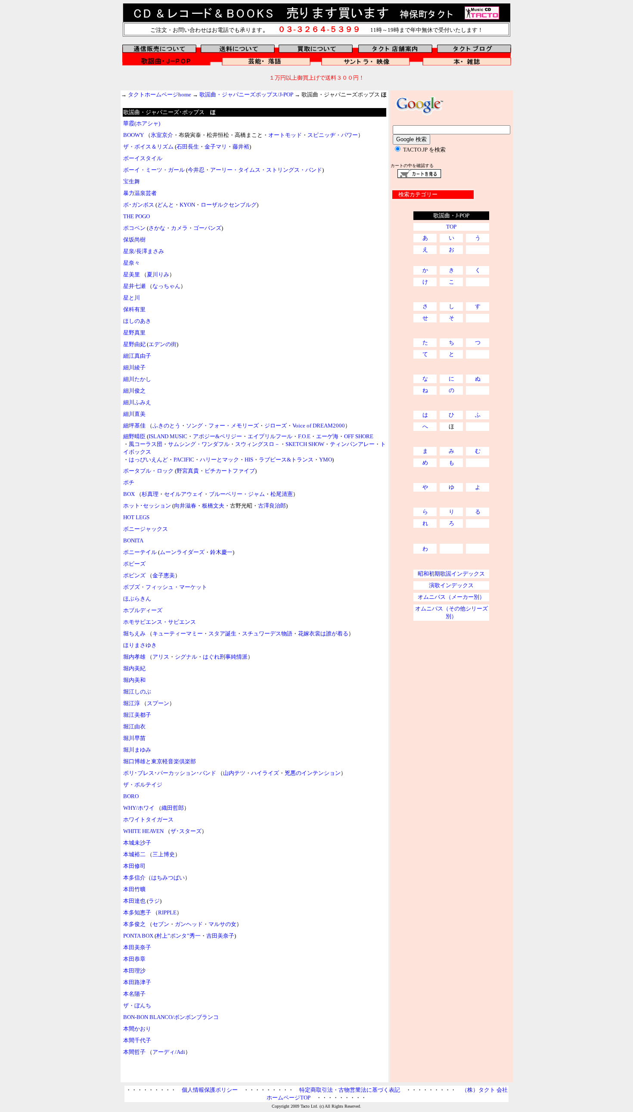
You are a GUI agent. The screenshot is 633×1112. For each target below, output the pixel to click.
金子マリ (216, 146)
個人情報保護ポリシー (210, 1090)
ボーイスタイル (142, 158)
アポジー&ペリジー (217, 436)
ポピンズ (134, 575)
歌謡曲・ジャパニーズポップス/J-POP (246, 94)
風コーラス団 (145, 444)
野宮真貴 (188, 471)
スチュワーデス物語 (267, 633)
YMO (325, 459)
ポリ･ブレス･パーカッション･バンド (169, 773)
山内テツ (234, 773)
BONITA (133, 540)
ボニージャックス (145, 529)
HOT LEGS (136, 517)
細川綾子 (134, 367)
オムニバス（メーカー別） (451, 597)
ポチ (128, 482)
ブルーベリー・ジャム (237, 494)
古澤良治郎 (272, 505)
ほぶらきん (137, 598)
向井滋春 (185, 505)
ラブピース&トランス (286, 459)
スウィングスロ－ (257, 444)
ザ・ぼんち (137, 1005)
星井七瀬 (134, 286)
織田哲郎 (172, 808)
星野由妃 (134, 344)
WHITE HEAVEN (143, 831)
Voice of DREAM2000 (318, 425)
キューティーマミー (177, 633)
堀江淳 (131, 703)
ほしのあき (137, 321)
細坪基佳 (134, 425)
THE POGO (136, 216)
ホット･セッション (147, 505)
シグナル (186, 657)
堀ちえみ (135, 633)
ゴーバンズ (207, 228)
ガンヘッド (189, 924)
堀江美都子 (137, 715)
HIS (249, 459)
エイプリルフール (270, 436)
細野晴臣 (134, 436)
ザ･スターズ (186, 831)
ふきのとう (166, 425)
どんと (165, 204)
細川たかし (137, 379)
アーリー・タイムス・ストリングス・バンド (266, 170)
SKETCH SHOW (304, 444)
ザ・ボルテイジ (142, 784)
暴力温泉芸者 (140, 193)
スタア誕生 (222, 633)
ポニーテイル (140, 552)
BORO (131, 796)
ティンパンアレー (352, 444)
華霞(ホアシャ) (141, 123)
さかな (157, 228)
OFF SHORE (358, 436)
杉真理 (150, 494)
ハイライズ (265, 773)
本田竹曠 (134, 889)
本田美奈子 (137, 947)
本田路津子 (137, 982)
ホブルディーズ (142, 610)
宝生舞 (131, 181)
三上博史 (163, 854)
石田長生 (188, 146)
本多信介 (134, 877)
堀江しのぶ (137, 691)
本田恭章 (134, 959)
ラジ (154, 901)
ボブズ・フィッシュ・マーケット (165, 587)
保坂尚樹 (134, 239)
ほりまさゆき (140, 645)
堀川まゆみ (137, 749)
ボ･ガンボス (138, 204)
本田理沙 (134, 970)
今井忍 (196, 170)
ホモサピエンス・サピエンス (159, 622)
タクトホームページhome (159, 94)
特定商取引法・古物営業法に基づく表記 (349, 1090)
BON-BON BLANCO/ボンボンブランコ (171, 1017)
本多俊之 (134, 924)
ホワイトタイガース (148, 819)
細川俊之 (134, 390)
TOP (451, 226)
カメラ (179, 228)
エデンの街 (163, 344)
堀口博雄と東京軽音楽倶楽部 (159, 761)
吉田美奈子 (220, 935)
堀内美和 (134, 680)
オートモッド (285, 135)
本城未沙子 (137, 842)
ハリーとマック (219, 459)
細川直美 (134, 414)
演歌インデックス (451, 585)
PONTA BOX (138, 935)
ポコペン (134, 228)
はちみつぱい (168, 877)
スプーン (158, 703)
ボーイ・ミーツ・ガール (154, 170)
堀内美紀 (134, 668)
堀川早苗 (134, 738)
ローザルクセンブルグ (229, 204)
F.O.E (304, 436)
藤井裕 (241, 146)
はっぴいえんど (148, 459)
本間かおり (137, 1028)
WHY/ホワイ (139, 808)
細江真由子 (137, 356)
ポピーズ (134, 564)
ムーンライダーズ (182, 552)
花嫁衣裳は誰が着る (323, 633)
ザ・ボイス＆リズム (148, 146)
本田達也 (134, 901)
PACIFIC (184, 459)
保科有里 (134, 309)
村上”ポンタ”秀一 (178, 935)
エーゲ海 (327, 436)
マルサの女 (222, 924)
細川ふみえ (137, 402)
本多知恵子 (137, 912)
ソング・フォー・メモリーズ (222, 425)
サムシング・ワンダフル (199, 444)
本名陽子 (134, 994)
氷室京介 (162, 135)
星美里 (131, 274)
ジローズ (275, 425)
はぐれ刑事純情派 (225, 657)
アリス (160, 657)
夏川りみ (158, 274)
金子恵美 (163, 575)
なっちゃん (166, 286)
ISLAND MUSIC (168, 436)
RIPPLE (167, 912)
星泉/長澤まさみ (143, 251)
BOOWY (133, 135)
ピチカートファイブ (230, 471)
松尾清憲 (281, 494)
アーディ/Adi (168, 1052)
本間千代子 (137, 1040)
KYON (187, 204)
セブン (160, 924)
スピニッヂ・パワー (332, 135)
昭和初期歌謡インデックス (451, 573)
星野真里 (134, 332)
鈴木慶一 (221, 552)
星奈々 (131, 263)
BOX (129, 494)
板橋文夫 (213, 505)
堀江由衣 (134, 726)
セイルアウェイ (183, 494)
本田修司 (134, 866)
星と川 (131, 297)
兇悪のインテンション (313, 773)
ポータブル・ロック (148, 471)
